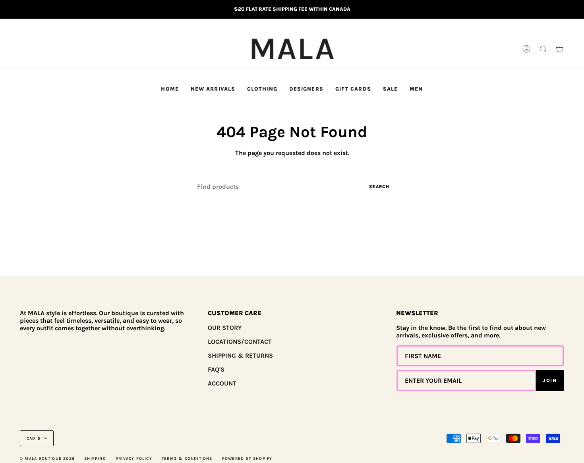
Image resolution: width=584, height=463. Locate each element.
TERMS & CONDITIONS (187, 458)
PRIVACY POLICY (134, 458)
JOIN (550, 380)
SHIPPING (95, 458)
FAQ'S (216, 369)
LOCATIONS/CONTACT (240, 341)
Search (379, 186)
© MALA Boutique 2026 (47, 458)
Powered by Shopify (247, 458)
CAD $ (34, 438)
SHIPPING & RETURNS (240, 355)
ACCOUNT (222, 383)
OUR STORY (225, 327)
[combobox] (292, 186)
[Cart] (559, 49)
